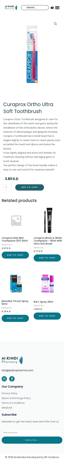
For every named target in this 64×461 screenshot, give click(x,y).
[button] (57, 7)
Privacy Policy (9, 393)
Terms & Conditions (13, 403)
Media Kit (7, 407)
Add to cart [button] (15, 255)
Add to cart (29, 187)
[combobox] (35, 7)
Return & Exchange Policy (16, 398)
